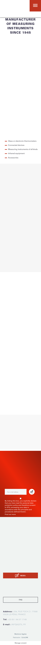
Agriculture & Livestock (15, 254)
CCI (36, 398)
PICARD (32, 386)
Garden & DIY (29, 249)
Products (6, 558)
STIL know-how (9, 566)
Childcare (8, 244)
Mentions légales (20, 634)
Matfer (14, 389)
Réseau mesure (9, 401)
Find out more (10, 514)
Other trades (29, 264)
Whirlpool (6, 389)
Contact (6, 569)
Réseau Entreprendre (26, 401)
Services (6, 563)
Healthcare (21, 244)
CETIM (31, 398)
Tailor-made (8, 560)
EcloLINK (25, 637)
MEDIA (23, 576)
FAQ (20, 600)
